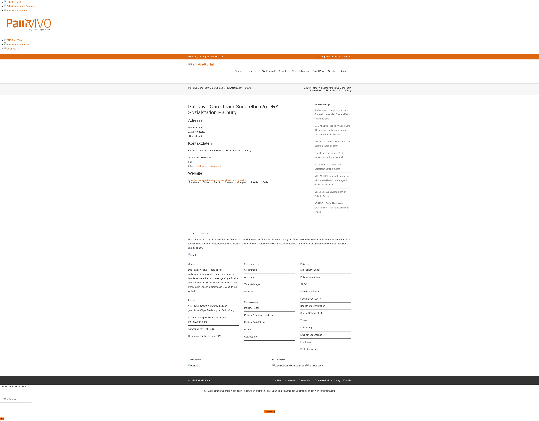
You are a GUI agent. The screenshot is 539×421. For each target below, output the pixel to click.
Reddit (216, 182)
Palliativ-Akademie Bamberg (258, 315)
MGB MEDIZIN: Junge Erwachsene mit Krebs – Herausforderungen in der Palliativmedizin (332, 180)
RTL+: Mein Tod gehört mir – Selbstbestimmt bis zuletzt (328, 166)
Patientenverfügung (310, 277)
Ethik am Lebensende (311, 335)
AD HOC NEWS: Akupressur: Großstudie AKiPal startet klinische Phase (331, 207)
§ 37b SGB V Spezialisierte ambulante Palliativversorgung (207, 319)
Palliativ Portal (251, 308)
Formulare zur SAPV (310, 299)
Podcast (248, 329)
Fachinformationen (309, 349)
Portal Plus (318, 71)
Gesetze (332, 71)
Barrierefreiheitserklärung (327, 380)
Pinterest (228, 182)
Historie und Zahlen (310, 291)
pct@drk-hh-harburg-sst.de (209, 166)
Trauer (303, 320)
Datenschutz (305, 380)
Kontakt (344, 71)
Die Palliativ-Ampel (310, 270)
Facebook (194, 182)
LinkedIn (254, 182)
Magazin (219, 56)
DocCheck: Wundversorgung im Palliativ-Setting (330, 194)
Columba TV (250, 337)
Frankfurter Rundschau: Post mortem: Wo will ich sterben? (328, 155)
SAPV (303, 284)
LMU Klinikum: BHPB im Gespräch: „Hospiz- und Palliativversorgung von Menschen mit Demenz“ (332, 130)
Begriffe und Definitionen (312, 306)
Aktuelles (283, 71)
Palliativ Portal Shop (254, 322)
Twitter (206, 182)
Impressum (290, 380)
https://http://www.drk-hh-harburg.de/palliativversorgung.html (217, 180)
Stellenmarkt (268, 71)
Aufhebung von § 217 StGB (201, 329)
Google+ (241, 182)
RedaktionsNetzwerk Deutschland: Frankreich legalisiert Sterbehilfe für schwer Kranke (332, 114)
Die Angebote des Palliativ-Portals (334, 57)
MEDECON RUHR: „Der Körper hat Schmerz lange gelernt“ (332, 143)
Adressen (253, 71)
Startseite (239, 71)
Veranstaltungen (300, 71)
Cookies (277, 380)
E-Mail (265, 182)
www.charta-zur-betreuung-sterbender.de (290, 243)
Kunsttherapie (307, 327)
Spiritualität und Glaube (312, 313)
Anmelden (269, 412)
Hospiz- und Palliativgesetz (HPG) (205, 336)
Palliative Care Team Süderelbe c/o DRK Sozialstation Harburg (233, 109)
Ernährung (305, 342)
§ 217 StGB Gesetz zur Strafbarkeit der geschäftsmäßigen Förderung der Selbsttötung (211, 308)
